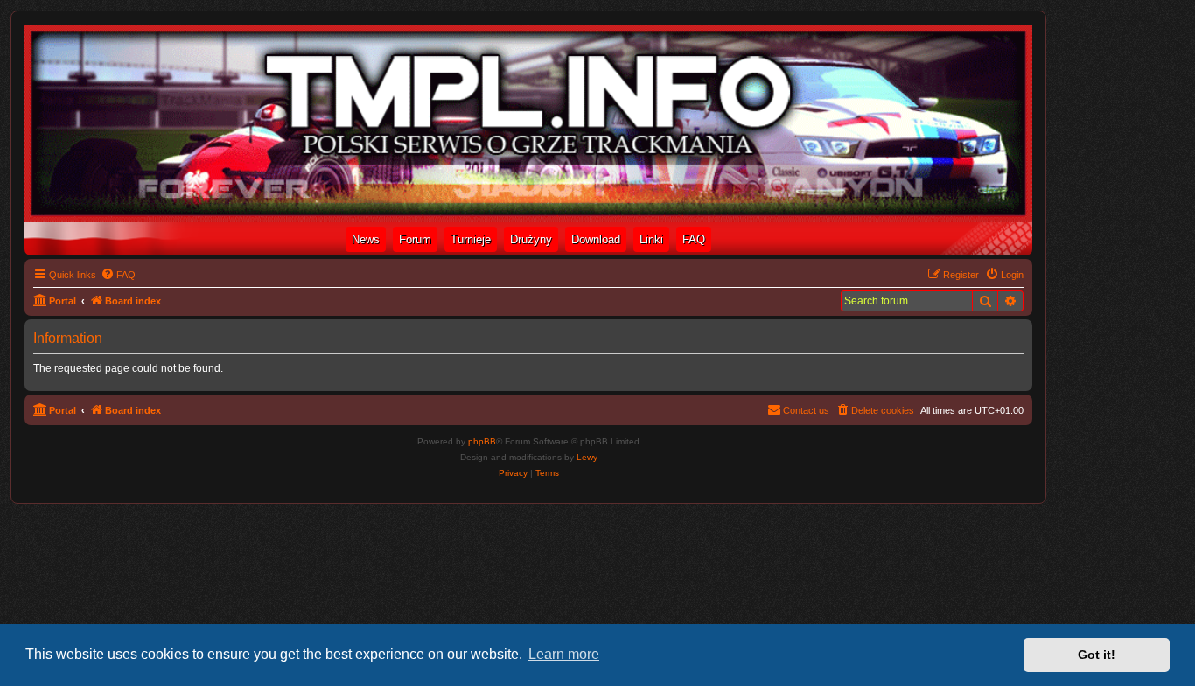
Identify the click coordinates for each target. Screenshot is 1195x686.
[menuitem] (118, 274)
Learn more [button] (563, 654)
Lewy (587, 457)
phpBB (482, 441)
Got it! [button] (1096, 655)
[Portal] (528, 123)
